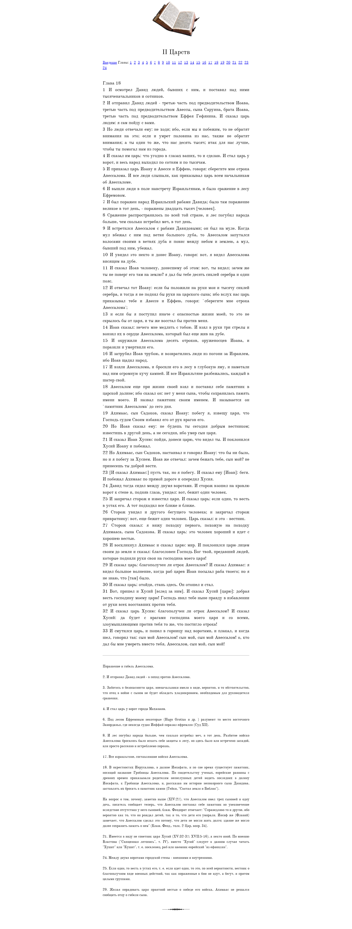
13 (186, 62)
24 (105, 68)
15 (198, 62)
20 (228, 62)
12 (180, 62)
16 (204, 62)
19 (222, 62)
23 (246, 62)
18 (216, 62)
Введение (110, 62)
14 (192, 62)
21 (234, 62)
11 (174, 62)
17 (210, 62)
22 (240, 62)
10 (168, 62)
